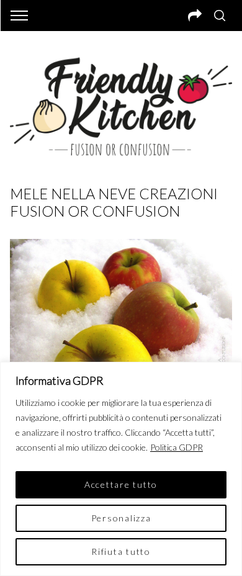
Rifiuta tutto (121, 551)
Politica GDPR (176, 447)
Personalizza (121, 518)
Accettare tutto (121, 484)
